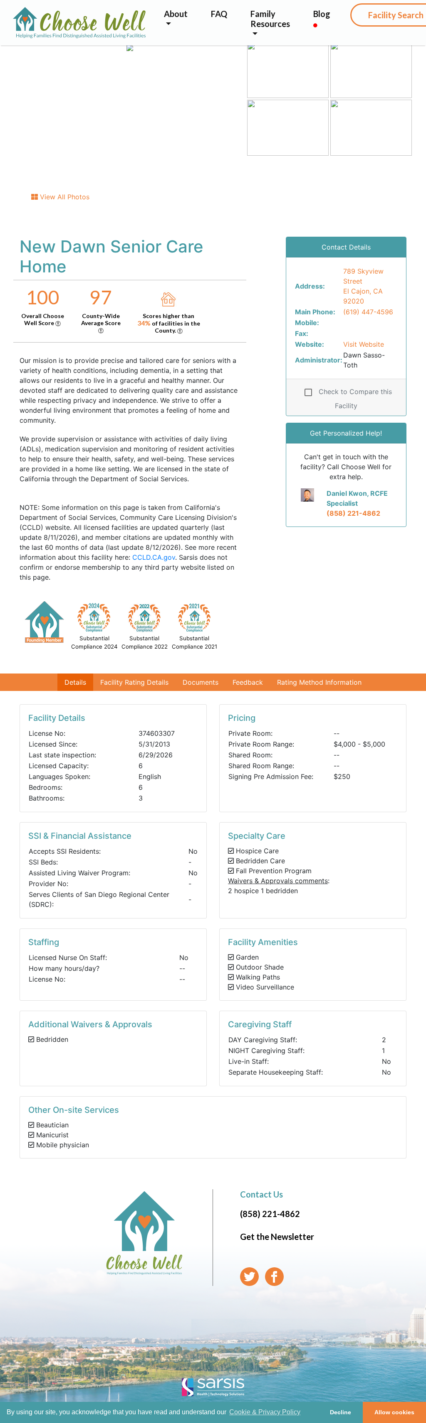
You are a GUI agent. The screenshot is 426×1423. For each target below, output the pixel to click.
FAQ (219, 14)
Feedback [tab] (248, 682)
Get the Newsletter (277, 1237)
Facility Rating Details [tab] (134, 682)
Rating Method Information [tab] (319, 682)
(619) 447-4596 (368, 312)
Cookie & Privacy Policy (264, 1412)
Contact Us (261, 1194)
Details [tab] (75, 682)
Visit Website (363, 344)
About (176, 14)
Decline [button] (340, 1412)
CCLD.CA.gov (153, 557)
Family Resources (270, 19)
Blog (321, 14)
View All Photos (63, 197)
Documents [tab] (200, 682)
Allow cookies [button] (394, 1412)
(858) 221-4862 (353, 513)
